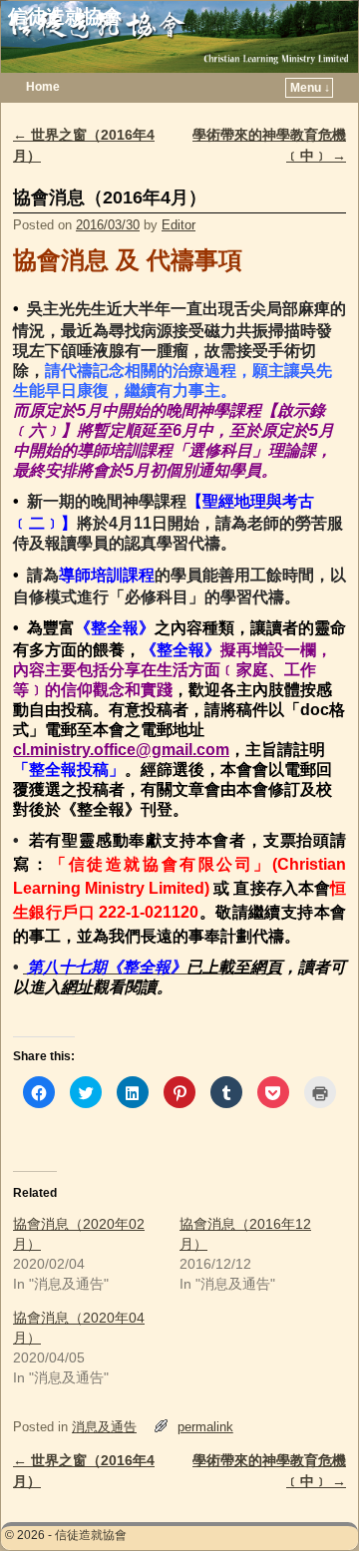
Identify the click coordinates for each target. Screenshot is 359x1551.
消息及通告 (104, 1426)
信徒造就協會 (65, 16)
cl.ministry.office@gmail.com (121, 749)
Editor (178, 224)
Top (311, 1503)
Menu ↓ (310, 88)
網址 (77, 986)
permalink (205, 1426)
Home (43, 87)
